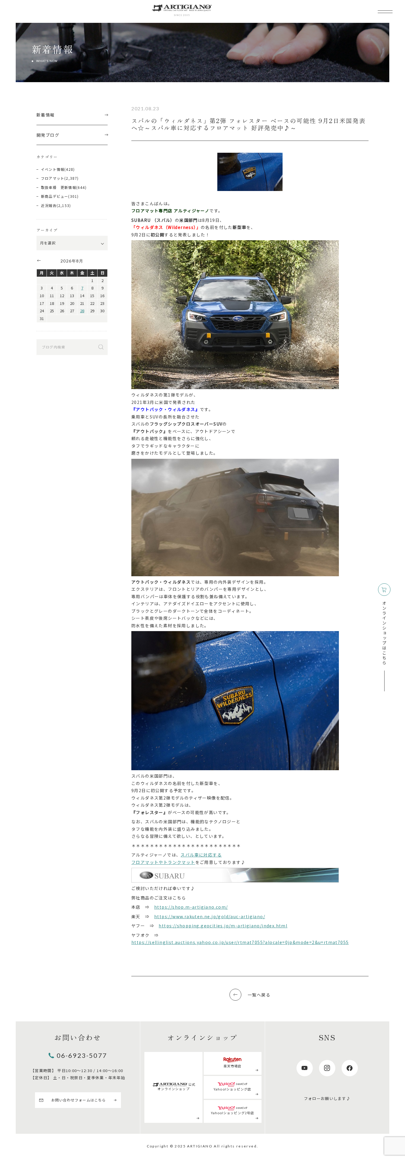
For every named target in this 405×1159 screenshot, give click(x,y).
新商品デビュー (54, 196)
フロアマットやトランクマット (163, 862)
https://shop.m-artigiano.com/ (191, 907)
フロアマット (52, 178)
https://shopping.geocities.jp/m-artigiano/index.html (223, 926)
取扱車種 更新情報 (58, 187)
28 (82, 310)
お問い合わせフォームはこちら (78, 1099)
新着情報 (45, 115)
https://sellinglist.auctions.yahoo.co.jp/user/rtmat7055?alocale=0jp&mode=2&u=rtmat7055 (240, 942)
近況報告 (49, 205)
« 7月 (38, 260)
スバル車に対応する (201, 855)
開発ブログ (47, 135)
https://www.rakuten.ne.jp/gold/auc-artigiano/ (209, 916)
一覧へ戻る (259, 995)
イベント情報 (52, 169)
